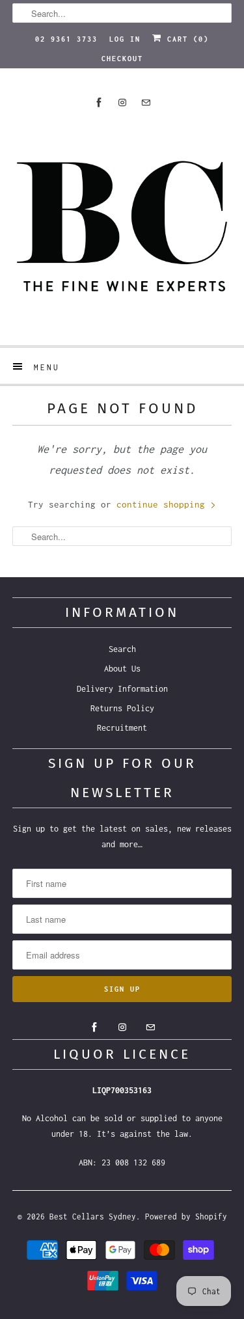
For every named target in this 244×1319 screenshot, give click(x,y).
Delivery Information (122, 689)
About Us (122, 668)
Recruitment (122, 728)
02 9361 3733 (66, 39)
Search (122, 649)
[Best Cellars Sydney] (121, 226)
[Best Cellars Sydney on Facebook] (98, 102)
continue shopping (163, 504)
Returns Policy (122, 708)
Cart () (185, 39)
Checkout (122, 58)
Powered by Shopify (186, 1216)
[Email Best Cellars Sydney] (145, 102)
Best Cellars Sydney (92, 1216)
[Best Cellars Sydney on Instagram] (122, 102)
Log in (125, 39)
